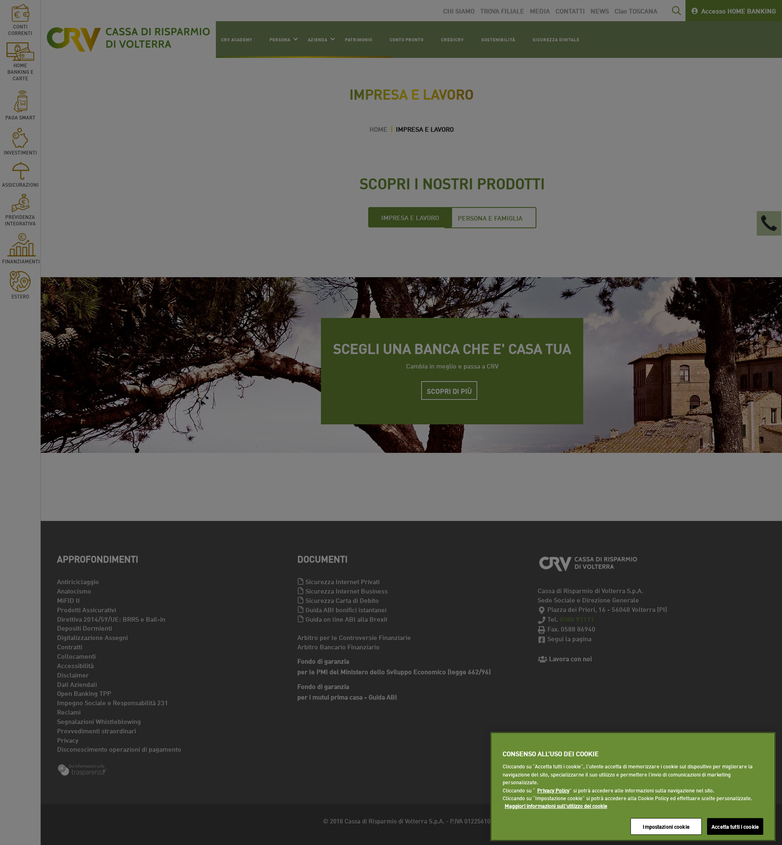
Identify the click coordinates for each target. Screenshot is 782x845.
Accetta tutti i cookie (735, 826)
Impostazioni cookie (666, 826)
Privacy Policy (553, 790)
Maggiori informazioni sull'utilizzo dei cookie (556, 806)
